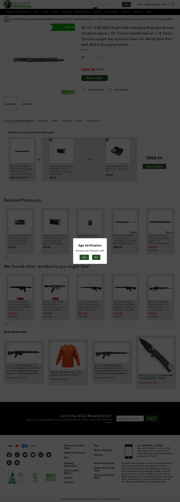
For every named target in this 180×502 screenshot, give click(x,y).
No (96, 257)
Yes (84, 257)
